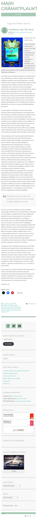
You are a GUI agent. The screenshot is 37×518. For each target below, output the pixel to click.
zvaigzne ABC (5, 312)
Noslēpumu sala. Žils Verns (21, 29)
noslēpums (9, 308)
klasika (3, 308)
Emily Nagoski (8, 422)
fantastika (13, 304)
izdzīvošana (17, 307)
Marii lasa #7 (7, 381)
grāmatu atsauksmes (20, 32)
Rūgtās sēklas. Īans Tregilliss (11, 378)
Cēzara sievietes (8, 414)
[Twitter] (14, 326)
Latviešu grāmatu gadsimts (23, 401)
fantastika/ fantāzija (7, 305)
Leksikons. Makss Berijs (10, 373)
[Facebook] (8, 326)
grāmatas (10, 307)
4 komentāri (31, 304)
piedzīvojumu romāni (7, 310)
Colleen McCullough (9, 416)
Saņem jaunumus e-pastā (13, 336)
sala (15, 310)
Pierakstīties (8, 344)
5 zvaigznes (6, 304)
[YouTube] (19, 326)
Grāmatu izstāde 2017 (9, 376)
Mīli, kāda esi (7, 421)
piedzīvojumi (17, 308)
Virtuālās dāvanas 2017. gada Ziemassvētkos (16, 371)
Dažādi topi (6, 383)
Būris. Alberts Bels (16, 396)
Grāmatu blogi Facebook (13, 441)
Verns (19, 310)
